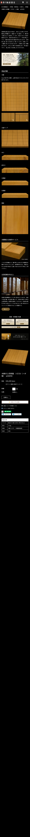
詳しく (5, 309)
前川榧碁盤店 (5, 7)
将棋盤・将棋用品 (14, 7)
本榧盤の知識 (19, 835)
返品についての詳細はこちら (10, 405)
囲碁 (4, 835)
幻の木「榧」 (26, 835)
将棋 (11, 835)
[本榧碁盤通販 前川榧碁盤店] (8, 3)
